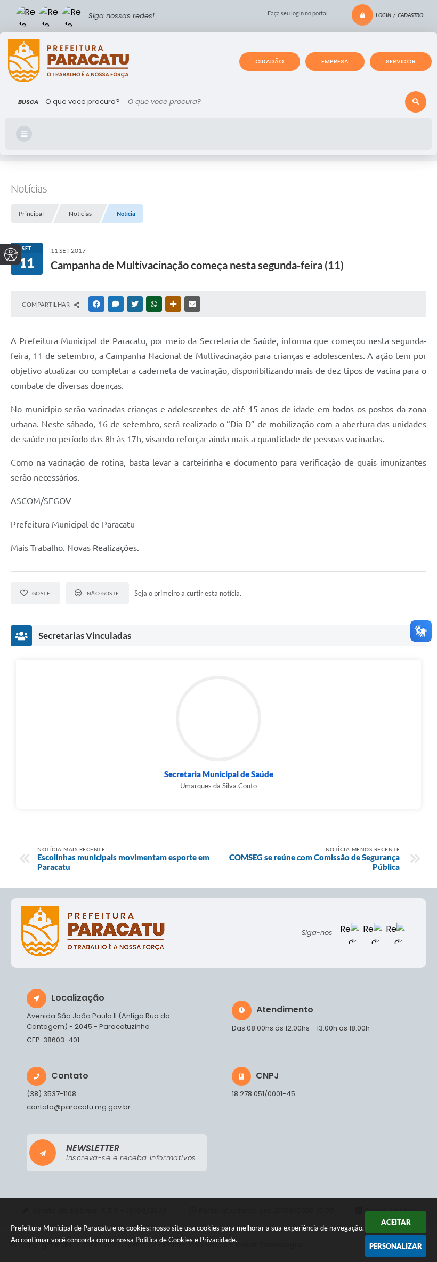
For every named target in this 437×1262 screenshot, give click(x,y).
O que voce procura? (82, 102)
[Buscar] (415, 102)
